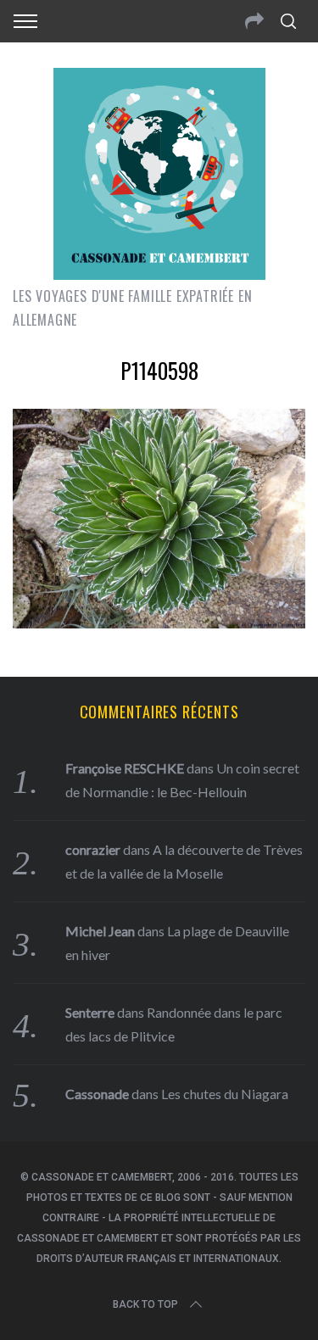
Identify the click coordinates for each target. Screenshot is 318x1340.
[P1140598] (159, 622)
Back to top (145, 1304)
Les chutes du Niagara (224, 1094)
